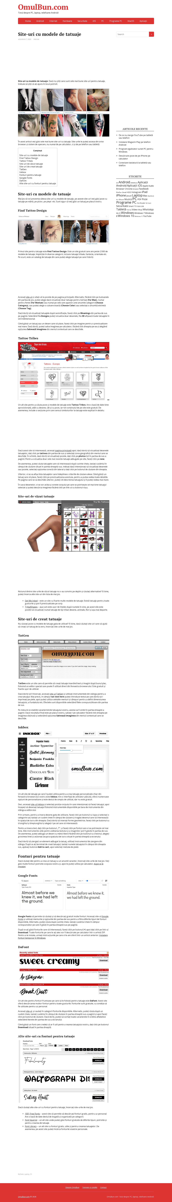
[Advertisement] (63, 62)
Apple (145, 185)
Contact (103, 1187)
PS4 (138, 203)
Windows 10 (126, 216)
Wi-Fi (118, 213)
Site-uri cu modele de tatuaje (33, 155)
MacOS (131, 21)
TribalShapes (31, 607)
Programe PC (115, 21)
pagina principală (63, 450)
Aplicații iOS (134, 185)
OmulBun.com (43, 7)
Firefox (119, 192)
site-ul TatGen (56, 694)
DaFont (22, 180)
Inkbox (22, 172)
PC (102, 21)
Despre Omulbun (72, 1187)
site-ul (29, 297)
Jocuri (129, 195)
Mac (145, 195)
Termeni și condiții (89, 1187)
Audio (151, 185)
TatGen (22, 169)
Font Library (31, 1126)
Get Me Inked (31, 600)
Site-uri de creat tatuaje (30, 166)
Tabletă (121, 209)
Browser (120, 188)
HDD (129, 192)
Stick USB (140, 206)
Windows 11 (139, 216)
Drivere (135, 189)
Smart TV (133, 206)
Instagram (136, 192)
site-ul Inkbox (37, 804)
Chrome (128, 188)
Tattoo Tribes (26, 160)
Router (142, 203)
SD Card (148, 203)
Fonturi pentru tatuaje (30, 174)
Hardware (67, 21)
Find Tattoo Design (28, 158)
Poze (144, 199)
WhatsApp (148, 209)
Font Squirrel (31, 1120)
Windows (127, 213)
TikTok (129, 210)
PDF (139, 199)
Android (40, 21)
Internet (53, 21)
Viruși (140, 209)
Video (134, 209)
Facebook (143, 188)
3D (117, 183)
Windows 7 (139, 213)
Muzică (128, 199)
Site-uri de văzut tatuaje (31, 163)
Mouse (121, 199)
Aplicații (143, 21)
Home (28, 21)
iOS (94, 21)
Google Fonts (25, 177)
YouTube (147, 216)
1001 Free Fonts (32, 1113)
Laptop (26, 1174)
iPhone (121, 195)
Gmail (124, 192)
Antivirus (134, 183)
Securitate (82, 21)
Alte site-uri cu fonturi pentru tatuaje (37, 183)
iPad (144, 192)
